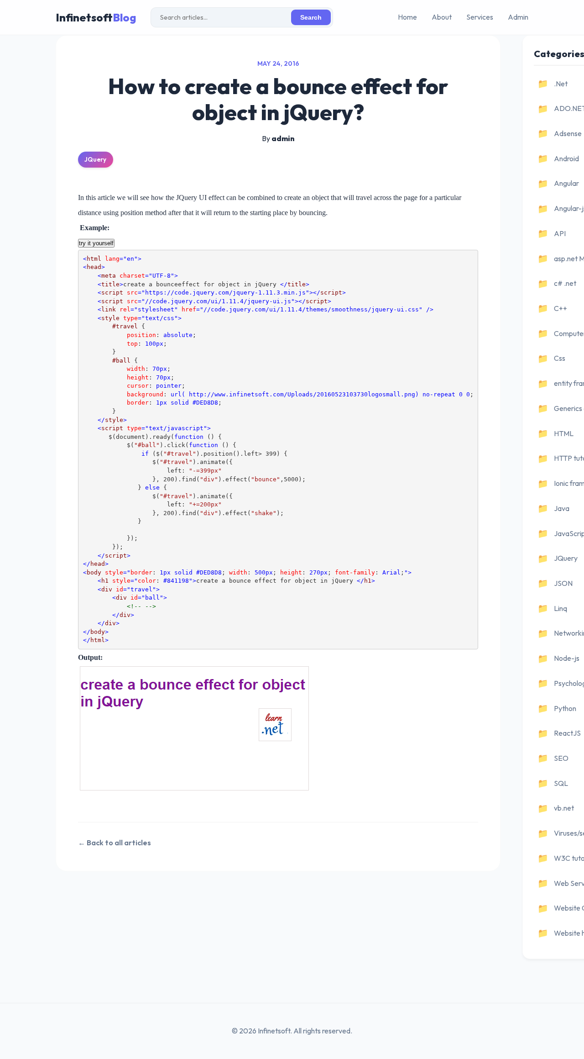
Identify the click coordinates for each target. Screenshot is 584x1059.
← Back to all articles (114, 842)
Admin (518, 16)
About (442, 16)
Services (479, 16)
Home (407, 16)
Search (311, 17)
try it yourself (96, 243)
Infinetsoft (96, 17)
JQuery (95, 159)
